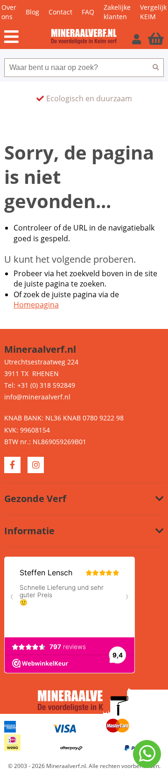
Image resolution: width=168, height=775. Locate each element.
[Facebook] (12, 465)
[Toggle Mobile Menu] (27, 36)
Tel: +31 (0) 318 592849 (39, 385)
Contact (60, 11)
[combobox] (76, 67)
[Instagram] (36, 465)
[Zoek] (156, 67)
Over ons (8, 12)
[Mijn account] (137, 38)
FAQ (88, 11)
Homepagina (36, 305)
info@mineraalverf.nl (37, 396)
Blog (32, 11)
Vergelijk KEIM (153, 12)
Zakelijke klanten (117, 12)
